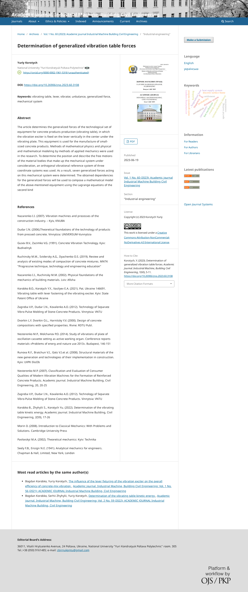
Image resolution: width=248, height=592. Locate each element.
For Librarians (192, 153)
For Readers (191, 141)
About (32, 21)
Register (220, 3)
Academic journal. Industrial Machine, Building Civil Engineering (85, 14)
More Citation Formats (140, 283)
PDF (132, 141)
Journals (17, 21)
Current (125, 21)
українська (191, 69)
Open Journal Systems (198, 204)
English (189, 63)
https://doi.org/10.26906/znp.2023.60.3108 (51, 85)
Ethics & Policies (56, 21)
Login (233, 3)
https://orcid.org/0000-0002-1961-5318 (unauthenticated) (56, 72)
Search (229, 21)
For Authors (191, 147)
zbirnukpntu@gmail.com (73, 550)
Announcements (103, 21)
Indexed (81, 21)
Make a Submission (199, 40)
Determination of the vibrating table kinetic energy (122, 496)
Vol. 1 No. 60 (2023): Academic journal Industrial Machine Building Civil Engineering (91, 34)
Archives (141, 21)
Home (21, 34)
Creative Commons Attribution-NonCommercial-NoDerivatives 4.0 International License (147, 237)
